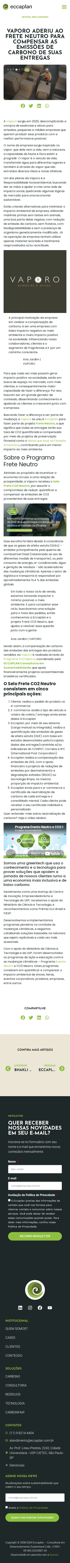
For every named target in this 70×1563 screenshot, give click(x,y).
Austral (54, 1554)
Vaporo (11, 121)
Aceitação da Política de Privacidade (32, 1195)
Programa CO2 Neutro (19, 659)
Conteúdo (13, 1355)
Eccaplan (51, 419)
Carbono (12, 1376)
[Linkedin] (20, 1307)
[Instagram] (30, 1307)
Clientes (12, 1346)
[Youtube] (49, 1307)
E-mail (12, 1178)
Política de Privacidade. (33, 1507)
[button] (64, 7)
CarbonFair (14, 1412)
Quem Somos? (16, 1328)
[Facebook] (40, 1307)
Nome (12, 1161)
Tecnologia (15, 1403)
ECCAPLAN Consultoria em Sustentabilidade (24, 665)
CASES (10, 1337)
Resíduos (12, 1394)
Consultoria (16, 1385)
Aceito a (28, 1507)
